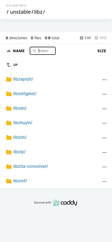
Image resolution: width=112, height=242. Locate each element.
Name (19, 50)
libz (38, 11)
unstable (20, 11)
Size (102, 51)
